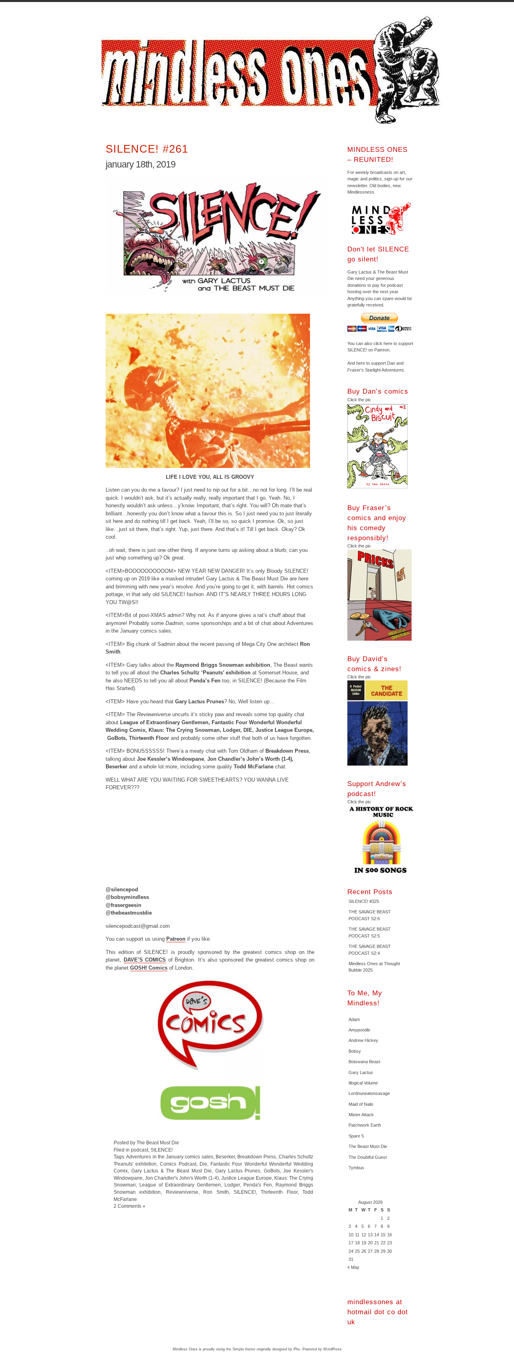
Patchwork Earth (365, 1125)
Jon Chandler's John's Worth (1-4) (182, 1177)
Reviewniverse (182, 1192)
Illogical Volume (363, 1082)
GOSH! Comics (148, 968)
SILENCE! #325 (364, 901)
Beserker (225, 1156)
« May (353, 1267)
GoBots (272, 1170)
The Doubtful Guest (368, 1157)
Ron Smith (215, 1192)
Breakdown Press (256, 1156)
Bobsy (355, 1051)
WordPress (332, 1349)
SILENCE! (162, 1149)
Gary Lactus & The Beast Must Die (171, 1170)
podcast (139, 1149)
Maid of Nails (361, 1104)
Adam (354, 1019)
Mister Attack (361, 1114)
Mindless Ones (273, 70)
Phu (297, 1349)
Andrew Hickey (363, 1040)
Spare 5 (356, 1135)
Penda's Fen (257, 1184)
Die (203, 1163)
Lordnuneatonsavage (369, 1093)
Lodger (232, 1184)
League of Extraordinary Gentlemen (180, 1184)
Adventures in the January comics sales (169, 1156)
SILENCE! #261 (147, 149)
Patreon (176, 939)
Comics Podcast (178, 1163)
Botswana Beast (364, 1061)
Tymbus (356, 1167)
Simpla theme (244, 1349)
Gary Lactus (361, 1072)
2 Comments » (129, 1206)
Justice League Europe (246, 1177)
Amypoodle (359, 1029)
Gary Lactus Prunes (237, 1170)
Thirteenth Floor (279, 1192)
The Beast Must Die (368, 1146)
